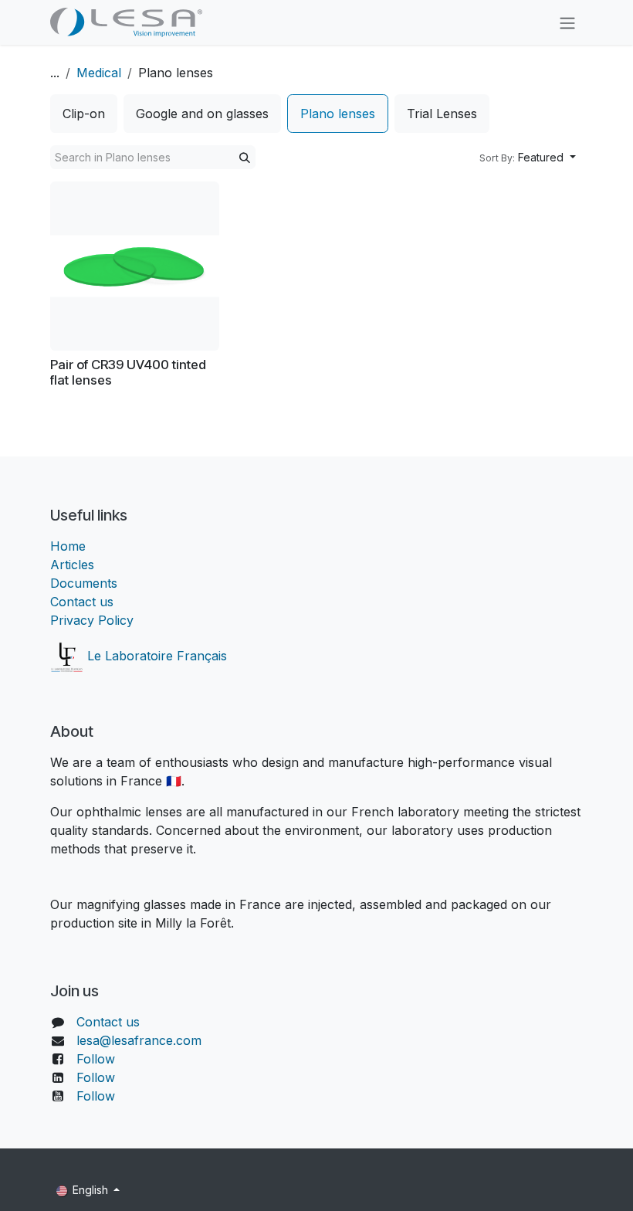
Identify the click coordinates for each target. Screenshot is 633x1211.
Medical (98, 72)
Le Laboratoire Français (155, 655)
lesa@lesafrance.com (138, 1040)
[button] (527, 157)
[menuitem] (83, 113)
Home (68, 546)
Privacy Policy (92, 620)
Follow (95, 1059)
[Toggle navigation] (567, 22)
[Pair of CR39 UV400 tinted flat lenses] (134, 266)
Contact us (81, 601)
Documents (83, 583)
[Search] (245, 157)
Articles (72, 564)
